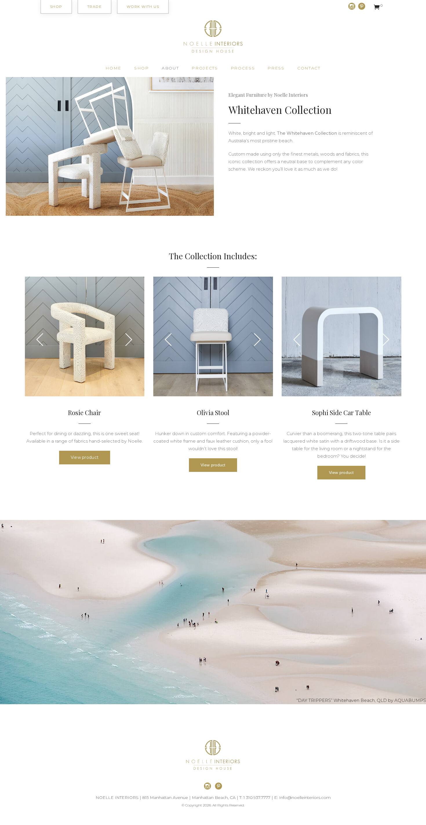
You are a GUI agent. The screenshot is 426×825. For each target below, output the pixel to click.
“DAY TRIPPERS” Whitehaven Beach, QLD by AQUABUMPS (361, 700)
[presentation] (40, 339)
